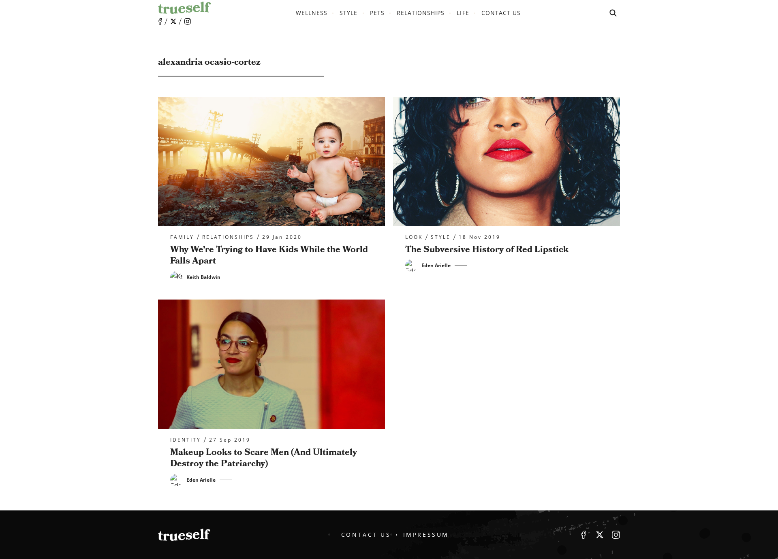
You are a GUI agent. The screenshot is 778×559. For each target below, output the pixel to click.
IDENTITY (185, 440)
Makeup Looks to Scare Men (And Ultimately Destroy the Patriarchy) (263, 458)
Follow (173, 21)
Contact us (501, 13)
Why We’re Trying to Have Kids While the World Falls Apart (269, 255)
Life (463, 13)
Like (160, 21)
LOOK (414, 237)
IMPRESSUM (426, 534)
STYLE (348, 13)
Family (182, 237)
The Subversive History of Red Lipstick (487, 249)
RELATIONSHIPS (421, 13)
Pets (377, 13)
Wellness (311, 13)
